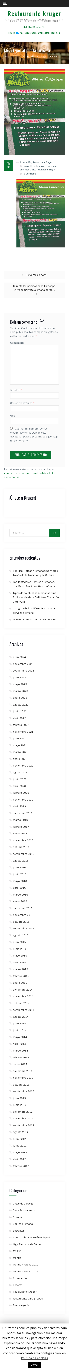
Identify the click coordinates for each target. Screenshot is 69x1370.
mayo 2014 (20, 1037)
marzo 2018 (20, 820)
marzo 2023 (20, 691)
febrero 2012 (21, 1166)
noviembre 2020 (23, 765)
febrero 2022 (21, 725)
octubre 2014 (21, 1003)
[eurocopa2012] (40, 213)
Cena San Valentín (24, 1210)
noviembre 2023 (23, 664)
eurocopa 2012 (27, 169)
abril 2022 (19, 718)
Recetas (17, 1285)
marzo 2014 (20, 1050)
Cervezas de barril (36, 275)
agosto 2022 (20, 704)
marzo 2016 (20, 894)
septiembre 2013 (23, 1091)
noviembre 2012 (23, 1118)
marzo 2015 (20, 969)
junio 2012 (20, 1145)
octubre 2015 (21, 921)
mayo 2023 (20, 684)
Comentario (17, 342)
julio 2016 (19, 867)
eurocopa (53, 165)
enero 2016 (20, 901)
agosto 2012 (20, 1132)
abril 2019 (19, 806)
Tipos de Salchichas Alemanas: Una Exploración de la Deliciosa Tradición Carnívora (36, 597)
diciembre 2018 (23, 813)
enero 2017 (20, 833)
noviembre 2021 (23, 731)
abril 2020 (19, 786)
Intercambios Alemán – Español (32, 1237)
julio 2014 (19, 1023)
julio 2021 (19, 738)
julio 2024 (19, 657)
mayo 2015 (20, 955)
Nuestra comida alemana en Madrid (34, 619)
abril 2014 (19, 1044)
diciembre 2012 (23, 1111)
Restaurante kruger (34, 13)
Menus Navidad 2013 (25, 1271)
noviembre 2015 (23, 915)
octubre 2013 (21, 1084)
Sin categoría (21, 1305)
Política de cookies (34, 1358)
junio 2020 (20, 779)
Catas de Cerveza (23, 1203)
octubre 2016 (21, 847)
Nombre (16, 390)
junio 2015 (20, 949)
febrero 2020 (21, 792)
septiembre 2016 (23, 854)
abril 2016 (19, 887)
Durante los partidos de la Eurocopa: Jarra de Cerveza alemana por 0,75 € (34, 290)
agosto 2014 (20, 1016)
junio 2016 (20, 874)
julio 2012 (19, 1139)
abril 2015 (19, 962)
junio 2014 (20, 1030)
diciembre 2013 (23, 1071)
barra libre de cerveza (35, 165)
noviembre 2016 (23, 840)
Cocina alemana (23, 1223)
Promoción (25, 162)
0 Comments (30, 173)
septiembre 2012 (23, 1125)
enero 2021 (20, 759)
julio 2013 (19, 1098)
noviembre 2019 (23, 799)
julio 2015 (19, 942)
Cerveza (17, 1217)
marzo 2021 (20, 752)
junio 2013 (20, 1105)
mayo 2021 (20, 745)
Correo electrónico (22, 403)
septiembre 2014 (23, 1010)
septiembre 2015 (23, 928)
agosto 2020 (20, 772)
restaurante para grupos (28, 1298)
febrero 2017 (21, 826)
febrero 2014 (21, 1057)
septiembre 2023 (23, 670)
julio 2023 (19, 677)
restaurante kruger (46, 169)
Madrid (17, 1251)
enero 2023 (20, 697)
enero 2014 (20, 1064)
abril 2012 (19, 1159)
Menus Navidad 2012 (25, 1264)
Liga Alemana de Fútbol (27, 1244)
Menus (17, 1257)
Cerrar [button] (34, 1364)
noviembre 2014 (23, 996)
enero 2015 (20, 982)
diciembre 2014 (23, 989)
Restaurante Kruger (42, 162)
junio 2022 (20, 711)
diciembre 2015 (23, 908)
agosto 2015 (20, 935)
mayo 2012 (20, 1152)
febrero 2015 (21, 976)
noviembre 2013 (23, 1077)
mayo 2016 (20, 881)
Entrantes (19, 1230)
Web (12, 415)
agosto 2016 (20, 860)
